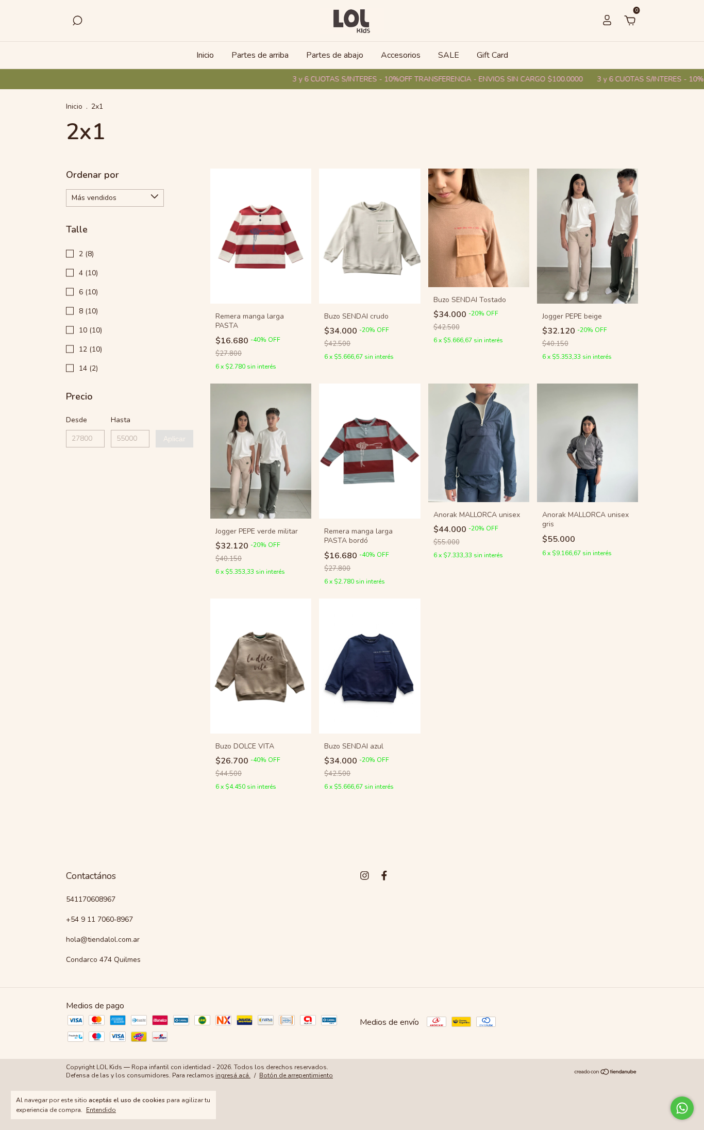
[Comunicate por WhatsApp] (682, 1108)
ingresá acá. (232, 1075)
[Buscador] (77, 21)
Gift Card (492, 55)
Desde (76, 420)
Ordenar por (92, 175)
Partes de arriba (260, 55)
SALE (448, 55)
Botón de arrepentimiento (296, 1075)
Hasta (120, 420)
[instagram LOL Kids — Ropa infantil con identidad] (365, 875)
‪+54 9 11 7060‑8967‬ (99, 919)
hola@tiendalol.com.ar (103, 939)
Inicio (205, 55)
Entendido (101, 1110)
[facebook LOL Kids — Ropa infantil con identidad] (384, 875)
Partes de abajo (334, 55)
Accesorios (401, 55)
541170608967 (90, 899)
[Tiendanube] (606, 1072)
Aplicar (174, 439)
